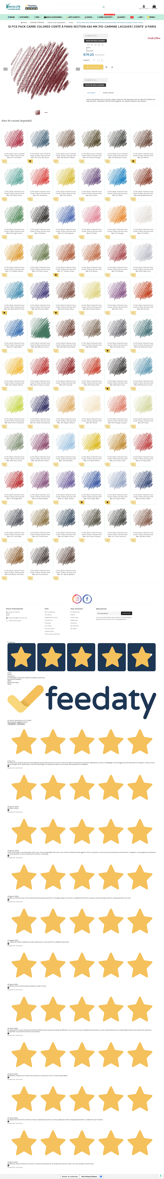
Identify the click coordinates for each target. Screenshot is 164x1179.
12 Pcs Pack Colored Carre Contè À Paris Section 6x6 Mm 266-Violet (92, 193)
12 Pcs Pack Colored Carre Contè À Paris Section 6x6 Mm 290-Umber (92, 345)
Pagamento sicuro (51, 617)
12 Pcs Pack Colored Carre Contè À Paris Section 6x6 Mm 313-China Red (143, 459)
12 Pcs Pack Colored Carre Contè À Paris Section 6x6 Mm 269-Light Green (14, 231)
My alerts (74, 628)
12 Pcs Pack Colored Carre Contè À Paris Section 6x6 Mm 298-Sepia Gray (117, 383)
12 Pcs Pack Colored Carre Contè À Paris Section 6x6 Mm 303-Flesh (92, 421)
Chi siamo (48, 615)
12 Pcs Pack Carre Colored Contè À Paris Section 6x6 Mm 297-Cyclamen (14, 155)
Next (78, 69)
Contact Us (49, 620)
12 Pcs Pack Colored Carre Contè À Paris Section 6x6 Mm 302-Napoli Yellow (66, 421)
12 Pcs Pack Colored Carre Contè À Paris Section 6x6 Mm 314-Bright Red (14, 496)
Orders (73, 615)
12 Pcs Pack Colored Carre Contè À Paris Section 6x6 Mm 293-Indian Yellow (14, 383)
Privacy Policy (50, 628)
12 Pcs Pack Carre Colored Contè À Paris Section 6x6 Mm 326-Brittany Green (117, 155)
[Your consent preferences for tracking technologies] (160, 1175)
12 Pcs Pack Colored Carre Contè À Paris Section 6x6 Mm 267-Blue (117, 193)
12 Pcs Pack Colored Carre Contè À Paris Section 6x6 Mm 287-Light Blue (14, 345)
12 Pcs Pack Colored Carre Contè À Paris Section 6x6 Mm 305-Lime (143, 421)
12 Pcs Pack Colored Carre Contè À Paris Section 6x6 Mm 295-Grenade (66, 383)
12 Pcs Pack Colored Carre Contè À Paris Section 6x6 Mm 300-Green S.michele (14, 421)
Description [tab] (91, 93)
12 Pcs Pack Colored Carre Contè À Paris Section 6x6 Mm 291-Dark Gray (117, 345)
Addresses (74, 620)
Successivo (20, 724)
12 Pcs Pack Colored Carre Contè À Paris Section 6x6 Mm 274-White (143, 231)
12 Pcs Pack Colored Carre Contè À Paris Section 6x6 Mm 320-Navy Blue (143, 496)
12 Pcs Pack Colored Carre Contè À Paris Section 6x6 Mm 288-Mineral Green (40, 345)
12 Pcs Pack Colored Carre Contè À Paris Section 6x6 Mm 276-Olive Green (40, 269)
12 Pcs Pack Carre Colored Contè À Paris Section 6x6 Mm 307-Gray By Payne (40, 155)
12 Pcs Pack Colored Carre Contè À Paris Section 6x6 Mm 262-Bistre (143, 155)
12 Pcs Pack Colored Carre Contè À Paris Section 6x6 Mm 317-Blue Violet (66, 496)
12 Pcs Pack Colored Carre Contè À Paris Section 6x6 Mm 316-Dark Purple (40, 496)
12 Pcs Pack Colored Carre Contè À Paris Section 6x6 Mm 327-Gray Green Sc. (117, 534)
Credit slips (74, 617)
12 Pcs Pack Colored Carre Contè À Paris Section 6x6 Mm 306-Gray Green (14, 459)
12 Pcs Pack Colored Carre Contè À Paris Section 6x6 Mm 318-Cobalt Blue (92, 496)
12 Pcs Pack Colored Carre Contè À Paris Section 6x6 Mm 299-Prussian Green (143, 383)
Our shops (48, 626)
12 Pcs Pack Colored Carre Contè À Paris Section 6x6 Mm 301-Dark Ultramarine (40, 421)
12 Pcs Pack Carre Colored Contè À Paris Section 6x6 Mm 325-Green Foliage (92, 155)
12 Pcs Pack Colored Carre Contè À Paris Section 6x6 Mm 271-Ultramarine (66, 231)
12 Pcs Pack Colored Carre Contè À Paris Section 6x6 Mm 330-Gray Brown (40, 572)
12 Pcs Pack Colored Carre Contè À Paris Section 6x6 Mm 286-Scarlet (143, 307)
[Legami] (132, 17)
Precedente (12, 724)
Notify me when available (95, 41)
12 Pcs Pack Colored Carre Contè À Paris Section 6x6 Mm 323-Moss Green (66, 534)
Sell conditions (50, 612)
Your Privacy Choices (89, 1176)
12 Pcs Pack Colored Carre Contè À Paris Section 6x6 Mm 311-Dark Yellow (92, 459)
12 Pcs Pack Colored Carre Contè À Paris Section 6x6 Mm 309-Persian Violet (40, 459)
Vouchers (74, 623)
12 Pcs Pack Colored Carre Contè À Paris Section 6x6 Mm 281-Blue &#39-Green (14, 307)
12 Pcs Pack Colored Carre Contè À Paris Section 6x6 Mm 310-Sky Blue (66, 459)
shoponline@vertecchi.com (17, 618)
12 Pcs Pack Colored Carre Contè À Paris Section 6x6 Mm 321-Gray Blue (14, 534)
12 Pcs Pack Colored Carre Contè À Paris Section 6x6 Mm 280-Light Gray (143, 269)
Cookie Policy (49, 631)
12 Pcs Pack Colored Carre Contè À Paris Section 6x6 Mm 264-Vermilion (40, 193)
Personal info (75, 612)
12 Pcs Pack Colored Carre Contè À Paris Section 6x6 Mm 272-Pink (92, 231)
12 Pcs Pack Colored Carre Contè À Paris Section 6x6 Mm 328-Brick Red (143, 534)
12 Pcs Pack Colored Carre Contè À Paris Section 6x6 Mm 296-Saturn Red (92, 383)
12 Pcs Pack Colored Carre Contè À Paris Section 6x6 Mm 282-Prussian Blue (40, 307)
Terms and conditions (52, 634)
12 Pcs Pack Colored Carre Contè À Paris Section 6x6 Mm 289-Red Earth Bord (66, 345)
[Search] (104, 7)
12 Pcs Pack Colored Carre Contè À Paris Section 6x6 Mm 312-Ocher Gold (117, 459)
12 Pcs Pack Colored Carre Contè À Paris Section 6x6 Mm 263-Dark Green (14, 193)
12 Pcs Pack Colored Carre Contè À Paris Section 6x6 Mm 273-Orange (117, 231)
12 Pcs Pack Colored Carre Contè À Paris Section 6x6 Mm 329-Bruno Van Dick (14, 572)
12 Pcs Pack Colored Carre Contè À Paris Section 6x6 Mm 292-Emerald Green (143, 345)
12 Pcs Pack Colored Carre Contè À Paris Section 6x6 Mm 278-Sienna (92, 269)
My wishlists (75, 626)
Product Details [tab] (108, 93)
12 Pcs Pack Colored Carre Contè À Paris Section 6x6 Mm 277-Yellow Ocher (66, 269)
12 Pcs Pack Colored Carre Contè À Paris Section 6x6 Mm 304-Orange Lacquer (117, 421)
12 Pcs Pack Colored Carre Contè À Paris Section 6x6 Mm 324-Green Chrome (92, 534)
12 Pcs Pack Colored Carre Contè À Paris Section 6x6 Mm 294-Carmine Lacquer (40, 383)
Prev (5, 69)
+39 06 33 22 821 (14, 621)
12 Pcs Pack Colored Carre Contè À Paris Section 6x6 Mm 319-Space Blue (117, 496)
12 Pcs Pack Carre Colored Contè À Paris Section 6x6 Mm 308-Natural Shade (66, 155)
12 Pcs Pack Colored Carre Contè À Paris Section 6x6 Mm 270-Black (40, 231)
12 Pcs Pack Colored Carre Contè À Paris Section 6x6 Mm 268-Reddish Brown (143, 193)
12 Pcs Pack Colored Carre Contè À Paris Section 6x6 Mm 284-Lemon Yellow (92, 307)
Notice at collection (70, 1176)
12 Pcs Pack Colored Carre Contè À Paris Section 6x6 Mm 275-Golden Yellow (14, 269)
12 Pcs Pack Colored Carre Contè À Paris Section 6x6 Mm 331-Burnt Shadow (66, 572)
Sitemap (48, 623)
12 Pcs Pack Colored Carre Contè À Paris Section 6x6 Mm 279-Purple (117, 269)
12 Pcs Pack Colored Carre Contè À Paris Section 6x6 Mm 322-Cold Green (40, 534)
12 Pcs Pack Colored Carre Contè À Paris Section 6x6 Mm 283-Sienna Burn (66, 307)
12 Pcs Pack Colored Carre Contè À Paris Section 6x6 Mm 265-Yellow (66, 193)
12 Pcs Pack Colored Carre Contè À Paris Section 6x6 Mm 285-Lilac (117, 307)
